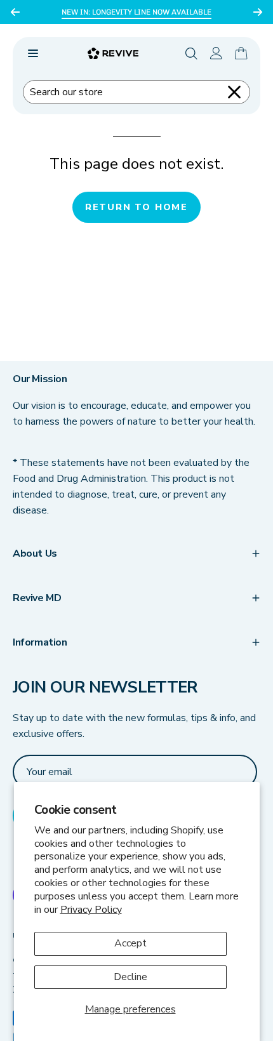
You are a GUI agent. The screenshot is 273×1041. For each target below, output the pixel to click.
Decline (130, 977)
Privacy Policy (91, 910)
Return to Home (136, 207)
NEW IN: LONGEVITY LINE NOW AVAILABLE (136, 12)
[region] (136, 12)
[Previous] (15, 12)
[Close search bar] (234, 92)
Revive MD (37, 598)
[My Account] (216, 53)
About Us (35, 553)
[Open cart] (241, 53)
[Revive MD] (113, 53)
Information (40, 642)
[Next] (257, 12)
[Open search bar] (191, 53)
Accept (130, 943)
